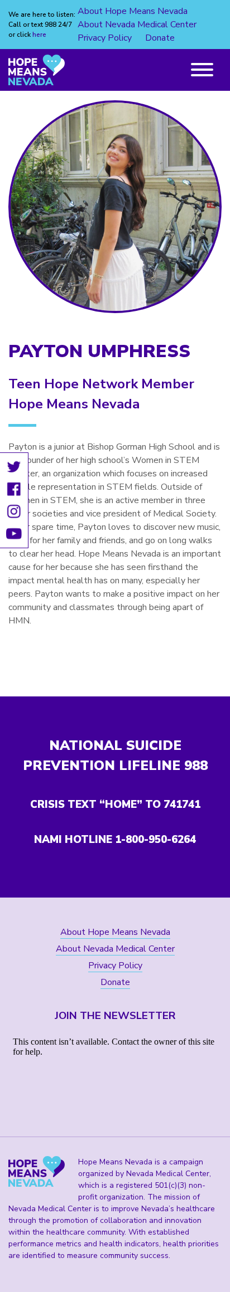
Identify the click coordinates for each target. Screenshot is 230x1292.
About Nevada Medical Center (137, 24)
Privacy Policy (105, 38)
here (39, 34)
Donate (160, 38)
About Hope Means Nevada (133, 11)
